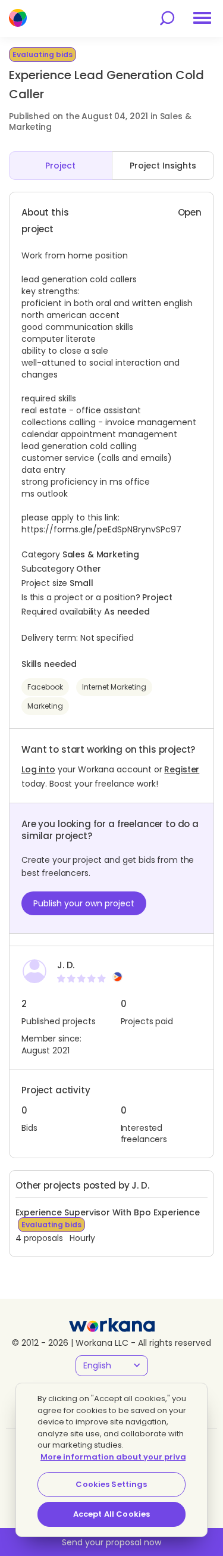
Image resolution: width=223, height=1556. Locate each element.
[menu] (202, 18)
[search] (167, 18)
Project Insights (163, 165)
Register (181, 769)
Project (60, 165)
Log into (38, 769)
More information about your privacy (118, 1457)
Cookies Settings (111, 1484)
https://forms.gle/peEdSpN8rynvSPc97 (101, 529)
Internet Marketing (114, 687)
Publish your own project (83, 903)
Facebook (45, 687)
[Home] (18, 18)
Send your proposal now (111, 1542)
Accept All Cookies (111, 1514)
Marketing (45, 706)
